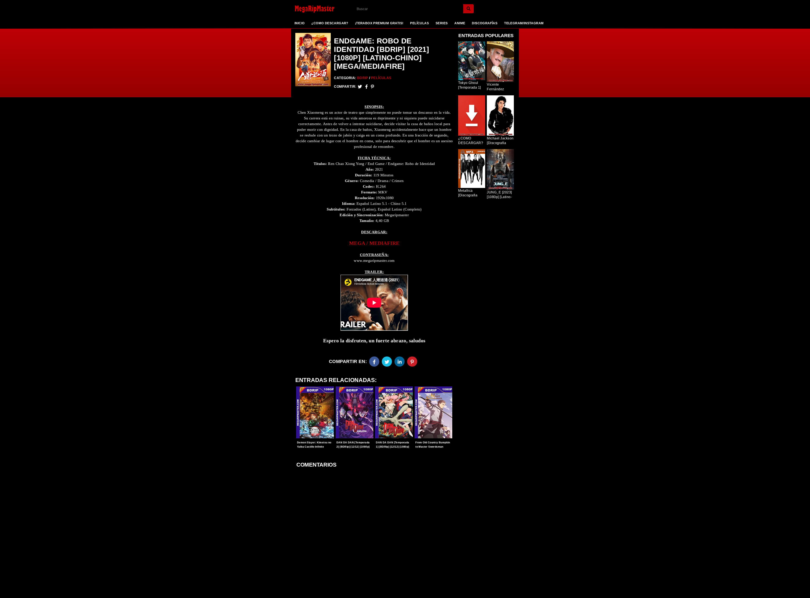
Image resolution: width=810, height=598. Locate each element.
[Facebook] (374, 361)
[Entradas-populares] (315, 412)
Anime (459, 23)
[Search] (468, 8)
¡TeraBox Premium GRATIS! (379, 23)
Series (442, 23)
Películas (419, 23)
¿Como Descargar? (329, 23)
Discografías (484, 23)
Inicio (299, 23)
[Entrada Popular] (471, 60)
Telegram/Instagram (524, 23)
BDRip (362, 78)
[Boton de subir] (801, 588)
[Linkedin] (399, 361)
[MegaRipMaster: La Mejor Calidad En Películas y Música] (311, 9)
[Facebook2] (366, 86)
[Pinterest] (372, 86)
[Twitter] (359, 86)
